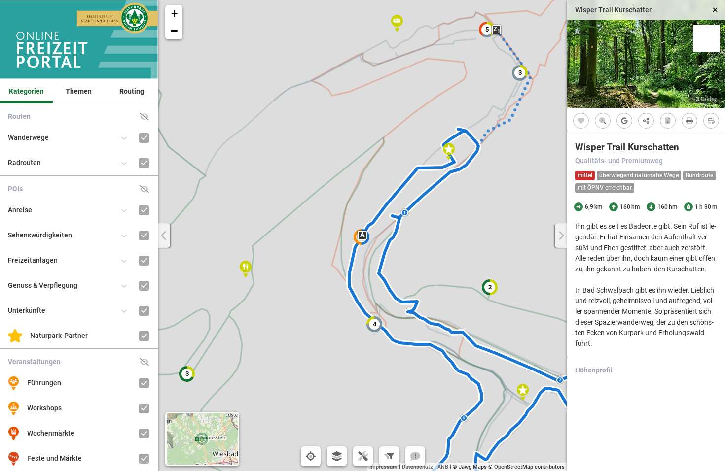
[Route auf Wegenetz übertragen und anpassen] (711, 120)
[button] (487, 29)
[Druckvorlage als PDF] (689, 120)
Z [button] (496, 29)
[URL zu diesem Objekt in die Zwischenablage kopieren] (646, 120)
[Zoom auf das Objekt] (603, 120)
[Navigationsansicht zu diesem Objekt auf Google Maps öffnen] (624, 120)
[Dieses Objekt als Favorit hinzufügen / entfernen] (581, 120)
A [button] (362, 235)
